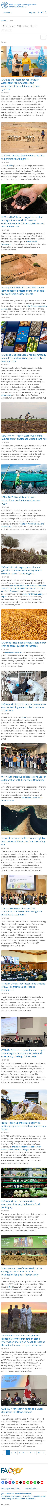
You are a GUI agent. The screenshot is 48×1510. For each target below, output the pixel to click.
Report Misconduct (39, 1496)
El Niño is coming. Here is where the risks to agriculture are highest (23, 157)
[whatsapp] (34, 1482)
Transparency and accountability (13, 1498)
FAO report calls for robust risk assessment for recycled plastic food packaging (20, 1204)
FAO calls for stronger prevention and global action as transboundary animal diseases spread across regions (21, 570)
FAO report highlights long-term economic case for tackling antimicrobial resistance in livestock (23, 707)
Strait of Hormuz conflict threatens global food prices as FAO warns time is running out (23, 841)
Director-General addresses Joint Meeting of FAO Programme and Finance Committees (23, 986)
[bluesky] (2, 1482)
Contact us (10, 1494)
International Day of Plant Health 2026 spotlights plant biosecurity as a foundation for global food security (21, 1271)
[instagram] (9, 1482)
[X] (38, 1482)
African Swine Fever (38, 586)
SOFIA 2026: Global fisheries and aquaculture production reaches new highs (20, 500)
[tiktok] (20, 1482)
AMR (24, 717)
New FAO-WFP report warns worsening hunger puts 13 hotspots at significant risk (24, 437)
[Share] (41, 12)
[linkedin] (13, 1482)
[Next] (43, 1452)
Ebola (40, 594)
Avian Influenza (7, 588)
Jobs (2, 1494)
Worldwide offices (31, 1488)
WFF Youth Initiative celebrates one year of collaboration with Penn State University (23, 778)
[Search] (45, 12)
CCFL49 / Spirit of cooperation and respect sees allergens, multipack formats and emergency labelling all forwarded (23, 1053)
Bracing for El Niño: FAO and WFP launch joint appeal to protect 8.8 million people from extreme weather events (22, 290)
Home (3, 21)
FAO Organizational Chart (10, 1488)
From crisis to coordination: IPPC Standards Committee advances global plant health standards (21, 911)
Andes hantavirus (29, 594)
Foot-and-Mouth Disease (25, 588)
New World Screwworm (19, 586)
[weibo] (31, 1482)
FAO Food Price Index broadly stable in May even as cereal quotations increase (23, 644)
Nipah (3, 596)
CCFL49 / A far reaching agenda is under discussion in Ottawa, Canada (22, 1410)
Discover (6, 12)
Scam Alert (27, 1496)
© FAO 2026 (5, 1505)
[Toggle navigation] (43, 37)
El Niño (10, 165)
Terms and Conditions (23, 1494)
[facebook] (6, 1482)
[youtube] (42, 1482)
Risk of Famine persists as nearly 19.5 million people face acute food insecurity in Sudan (24, 1126)
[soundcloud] (17, 1482)
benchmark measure (13, 652)
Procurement (30, 1498)
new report (6, 395)
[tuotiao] (24, 1482)
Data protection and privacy (11, 1496)
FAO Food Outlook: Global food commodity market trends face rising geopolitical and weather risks (23, 358)
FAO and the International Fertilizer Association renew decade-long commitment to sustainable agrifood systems (20, 84)
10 (39, 1452)
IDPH (10, 1287)
